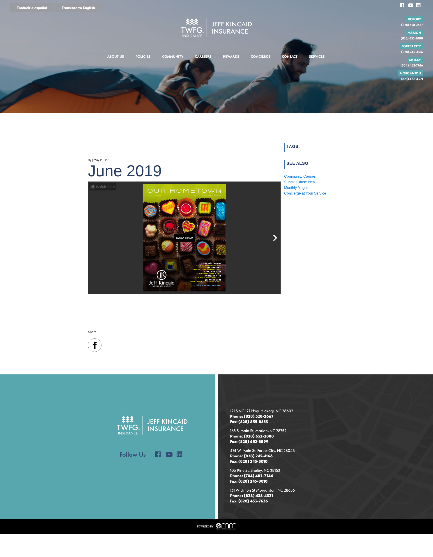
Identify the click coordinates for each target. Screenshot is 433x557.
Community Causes (300, 176)
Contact (289, 56)
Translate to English (78, 7)
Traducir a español (32, 7)
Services (317, 56)
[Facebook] (94, 346)
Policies (143, 56)
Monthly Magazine (298, 188)
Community (172, 56)
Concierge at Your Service (305, 193)
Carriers (203, 56)
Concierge (260, 56)
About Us (115, 56)
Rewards (231, 56)
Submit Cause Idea (299, 182)
